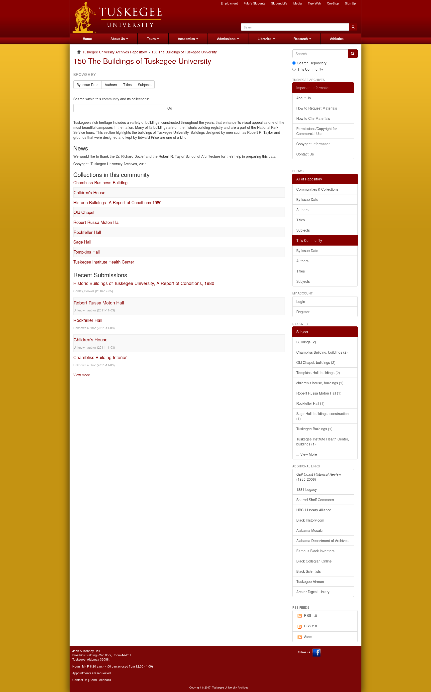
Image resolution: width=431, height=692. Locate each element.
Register (303, 311)
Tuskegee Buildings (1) (314, 428)
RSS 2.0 (310, 625)
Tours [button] (152, 39)
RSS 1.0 (310, 615)
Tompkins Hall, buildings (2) (318, 372)
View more (81, 374)
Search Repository (311, 62)
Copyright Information (313, 143)
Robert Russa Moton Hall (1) (318, 393)
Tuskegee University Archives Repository (115, 51)
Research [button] (301, 39)
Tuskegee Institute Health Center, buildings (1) (322, 441)
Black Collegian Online (314, 560)
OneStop (333, 3)
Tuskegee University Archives (230, 687)
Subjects (144, 84)
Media (297, 3)
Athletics (336, 39)
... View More (306, 454)
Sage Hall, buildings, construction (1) (322, 416)
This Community (310, 69)
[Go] (353, 53)
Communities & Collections (317, 189)
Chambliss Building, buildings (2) (322, 352)
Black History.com (310, 520)
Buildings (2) (306, 341)
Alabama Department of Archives (322, 540)
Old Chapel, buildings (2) (315, 362)
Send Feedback (100, 680)
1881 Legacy (306, 489)
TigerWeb (314, 3)
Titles (127, 84)
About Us (303, 97)
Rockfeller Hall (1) (310, 403)
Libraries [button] (265, 39)
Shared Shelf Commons (315, 499)
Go (169, 108)
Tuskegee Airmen (310, 581)
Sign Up (350, 3)
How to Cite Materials (313, 118)
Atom (308, 636)
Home (87, 39)
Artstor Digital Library (312, 591)
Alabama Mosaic (309, 530)
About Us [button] (118, 39)
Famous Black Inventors (315, 550)
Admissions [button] (226, 39)
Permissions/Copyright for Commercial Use (316, 131)
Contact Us (305, 153)
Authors (111, 84)
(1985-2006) (318, 477)
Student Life (279, 3)
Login (300, 301)
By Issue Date (88, 84)
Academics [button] (187, 39)
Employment (229, 3)
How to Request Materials (316, 108)
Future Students (254, 3)
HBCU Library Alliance (313, 509)
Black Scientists (308, 571)
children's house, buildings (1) (319, 382)
